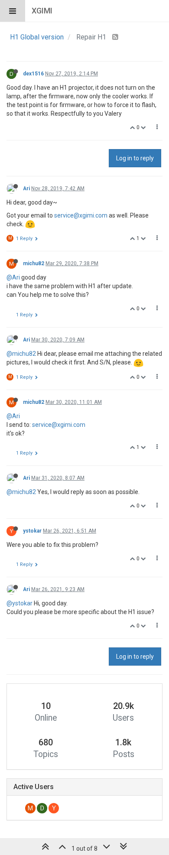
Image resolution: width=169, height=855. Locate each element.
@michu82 (21, 353)
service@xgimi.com (80, 215)
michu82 (33, 263)
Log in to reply (135, 158)
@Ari (13, 277)
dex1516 (33, 74)
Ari (26, 188)
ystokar (32, 531)
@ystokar (19, 603)
